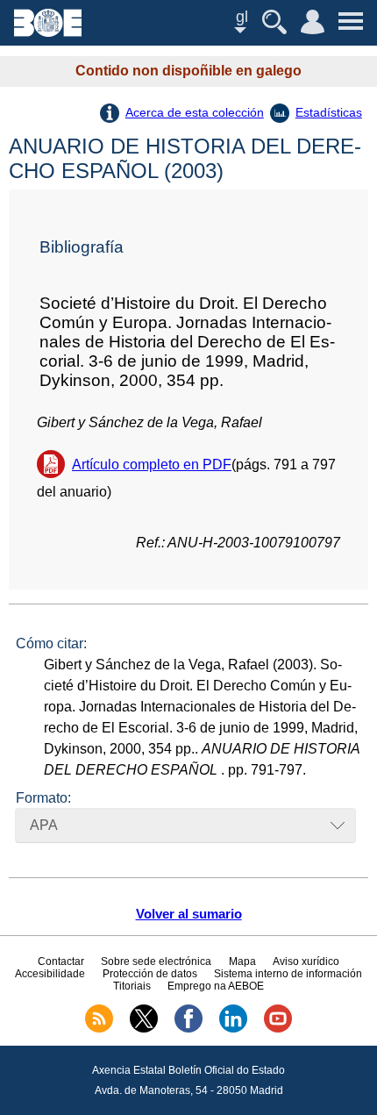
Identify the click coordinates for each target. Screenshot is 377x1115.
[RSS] (99, 1029)
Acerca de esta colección (194, 112)
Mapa (242, 961)
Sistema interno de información (288, 974)
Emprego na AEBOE (215, 986)
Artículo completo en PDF (151, 464)
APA (44, 825)
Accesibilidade (50, 974)
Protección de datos (150, 974)
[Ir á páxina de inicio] (48, 32)
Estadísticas (328, 112)
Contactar (61, 961)
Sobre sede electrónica (156, 961)
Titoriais (132, 986)
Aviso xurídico (306, 961)
